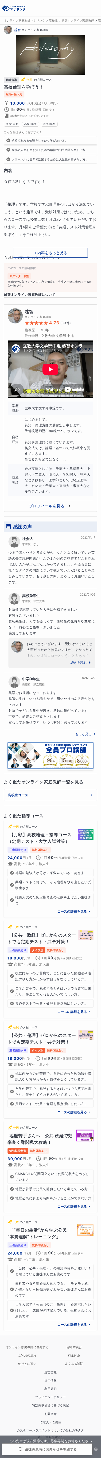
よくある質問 (74, 1363)
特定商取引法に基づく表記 (50, 1405)
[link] (50, 869)
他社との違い (27, 1363)
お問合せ (50, 1414)
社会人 (27, 538)
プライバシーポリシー (50, 1397)
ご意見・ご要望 (50, 1422)
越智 (17, 30)
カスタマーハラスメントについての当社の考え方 (50, 1430)
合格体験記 (74, 1347)
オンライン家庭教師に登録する (27, 1347)
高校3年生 (31, 595)
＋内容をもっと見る (50, 252)
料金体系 (74, 1355)
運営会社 (50, 1372)
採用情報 (50, 1380)
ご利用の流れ (27, 1355)
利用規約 (50, 1389)
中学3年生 (31, 678)
